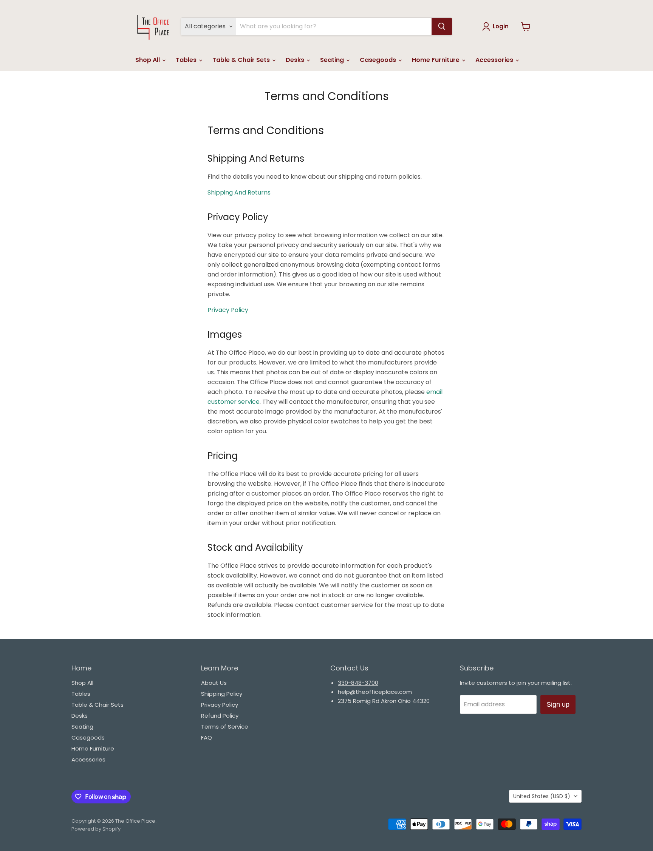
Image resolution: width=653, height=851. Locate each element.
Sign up (557, 704)
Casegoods (379, 60)
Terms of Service (224, 727)
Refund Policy (219, 716)
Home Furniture (436, 60)
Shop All (148, 60)
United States (541, 796)
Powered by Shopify (96, 828)
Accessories (495, 60)
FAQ (206, 737)
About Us (214, 683)
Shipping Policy (221, 694)
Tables (187, 60)
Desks (296, 60)
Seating (332, 60)
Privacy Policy (219, 705)
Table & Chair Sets (241, 60)
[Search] (442, 26)
